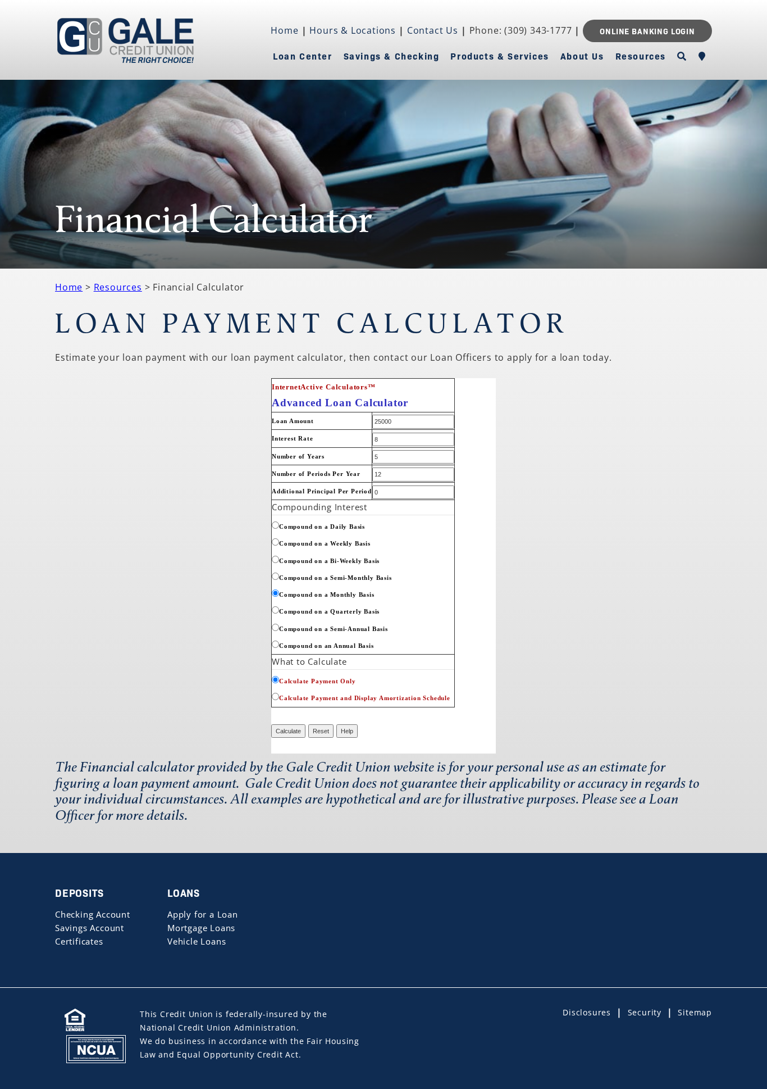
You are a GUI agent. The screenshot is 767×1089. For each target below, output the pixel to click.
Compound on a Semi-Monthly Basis (335, 578)
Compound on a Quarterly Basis (329, 612)
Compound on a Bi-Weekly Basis (329, 561)
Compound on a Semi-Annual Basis (333, 629)
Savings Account (89, 927)
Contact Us (432, 30)
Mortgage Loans (201, 927)
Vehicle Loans (196, 941)
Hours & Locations (352, 30)
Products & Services (499, 56)
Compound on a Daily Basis (322, 527)
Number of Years (298, 456)
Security (644, 1012)
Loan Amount (293, 421)
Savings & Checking (392, 56)
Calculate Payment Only (317, 681)
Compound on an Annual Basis (326, 646)
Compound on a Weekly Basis (325, 544)
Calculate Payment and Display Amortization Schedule (364, 698)
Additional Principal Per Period (322, 491)
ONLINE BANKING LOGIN (647, 31)
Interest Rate (292, 438)
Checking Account (92, 914)
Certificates (79, 941)
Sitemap (695, 1012)
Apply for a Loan (202, 914)
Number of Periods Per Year (316, 474)
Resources (640, 56)
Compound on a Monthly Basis (327, 595)
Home (284, 30)
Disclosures (587, 1012)
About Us (582, 56)
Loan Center (302, 56)
